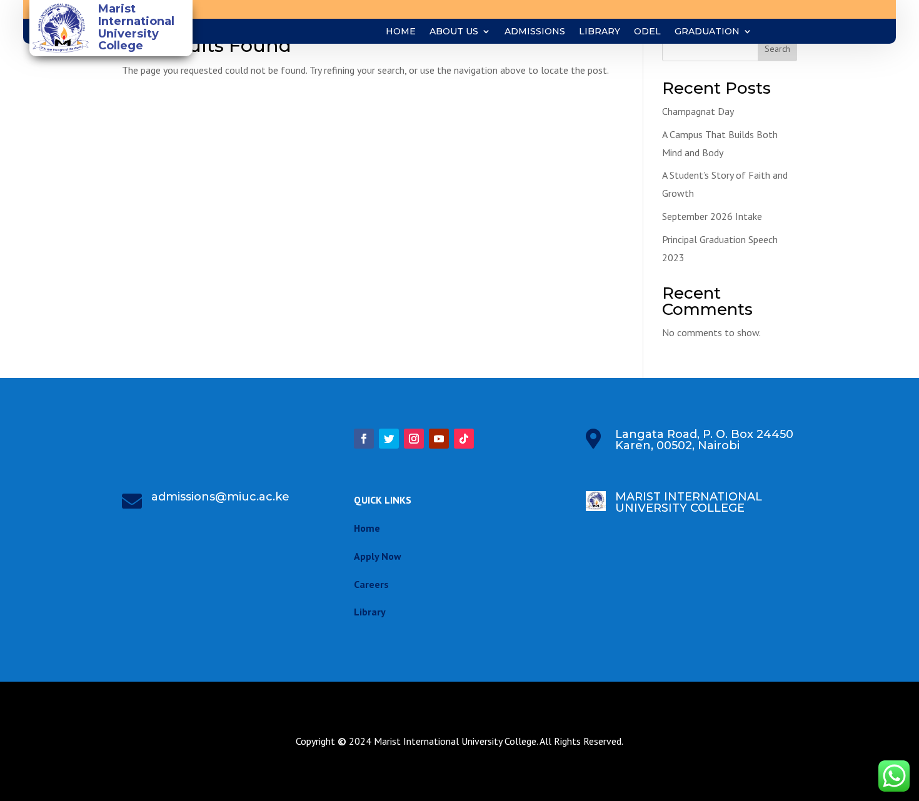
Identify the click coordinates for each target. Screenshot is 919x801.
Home (401, 32)
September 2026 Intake (712, 216)
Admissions (535, 32)
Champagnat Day (698, 111)
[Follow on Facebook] (364, 439)
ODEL (647, 32)
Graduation (707, 32)
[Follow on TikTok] (464, 439)
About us (453, 32)
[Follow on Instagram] (414, 439)
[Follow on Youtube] (439, 439)
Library (599, 32)
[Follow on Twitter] (389, 439)
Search (777, 48)
